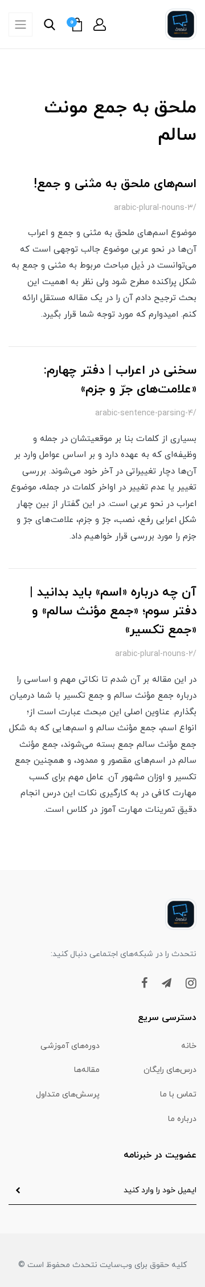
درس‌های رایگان (170, 1070)
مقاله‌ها (87, 1070)
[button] (99, 24)
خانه (188, 1046)
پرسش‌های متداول (68, 1094)
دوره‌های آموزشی (70, 1046)
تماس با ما (178, 1094)
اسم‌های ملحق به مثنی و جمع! (115, 184)
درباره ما (182, 1119)
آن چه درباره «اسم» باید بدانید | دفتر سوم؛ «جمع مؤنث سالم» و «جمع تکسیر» (113, 611)
